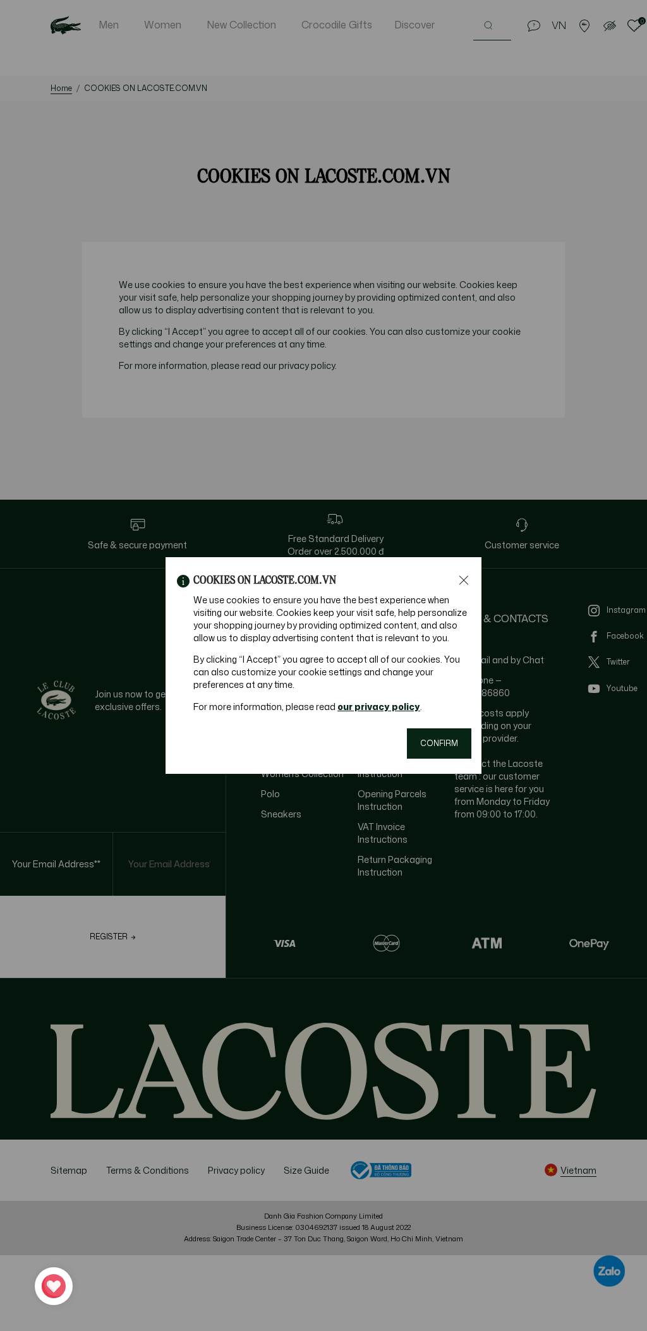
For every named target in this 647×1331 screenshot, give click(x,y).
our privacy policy (378, 707)
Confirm (439, 743)
